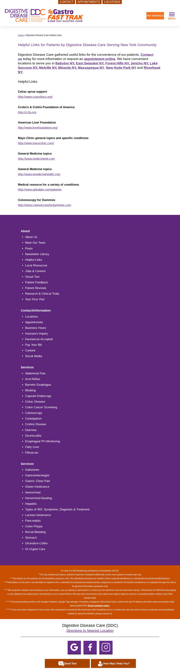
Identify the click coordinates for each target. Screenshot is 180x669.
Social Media (33, 356)
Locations (31, 316)
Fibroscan (31, 452)
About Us (31, 237)
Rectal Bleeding (35, 532)
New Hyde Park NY (121, 68)
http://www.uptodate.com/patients (40, 189)
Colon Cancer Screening (41, 407)
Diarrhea (30, 430)
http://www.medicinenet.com (36, 158)
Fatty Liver (32, 447)
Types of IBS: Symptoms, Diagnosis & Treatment (57, 509)
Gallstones (32, 469)
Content (30, 350)
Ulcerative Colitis (36, 543)
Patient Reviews (35, 288)
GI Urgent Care (35, 549)
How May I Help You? (116, 663)
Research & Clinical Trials (42, 293)
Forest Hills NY (117, 63)
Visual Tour (32, 276)
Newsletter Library (37, 254)
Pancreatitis (33, 520)
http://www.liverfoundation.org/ (38, 127)
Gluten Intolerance (37, 486)
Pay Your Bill (33, 344)
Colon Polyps (34, 526)
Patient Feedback (36, 282)
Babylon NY (64, 63)
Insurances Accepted (39, 339)
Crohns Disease (35, 424)
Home (21, 35)
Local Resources (36, 265)
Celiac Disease (35, 401)
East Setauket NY (90, 63)
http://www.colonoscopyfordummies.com (44, 205)
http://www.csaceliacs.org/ (35, 96)
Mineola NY (67, 68)
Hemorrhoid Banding (38, 498)
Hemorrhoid (32, 492)
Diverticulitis (33, 435)
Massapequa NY (91, 68)
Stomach (31, 537)
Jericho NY (139, 63)
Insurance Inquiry (36, 333)
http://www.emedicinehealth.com (39, 174)
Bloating (30, 390)
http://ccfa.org (27, 112)
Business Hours (35, 328)
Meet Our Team (35, 242)
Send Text (70, 663)
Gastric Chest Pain (37, 481)
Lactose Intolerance (38, 515)
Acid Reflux (32, 379)
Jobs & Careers (35, 271)
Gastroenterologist (37, 475)
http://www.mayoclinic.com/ (36, 143)
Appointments (34, 322)
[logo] (44, 15)
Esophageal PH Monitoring (42, 441)
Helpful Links (33, 259)
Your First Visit (34, 299)
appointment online (99, 59)
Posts (29, 248)
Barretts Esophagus (38, 384)
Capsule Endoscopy (38, 396)
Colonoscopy (33, 413)
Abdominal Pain (35, 373)
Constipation (33, 418)
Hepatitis (31, 503)
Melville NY (47, 68)
